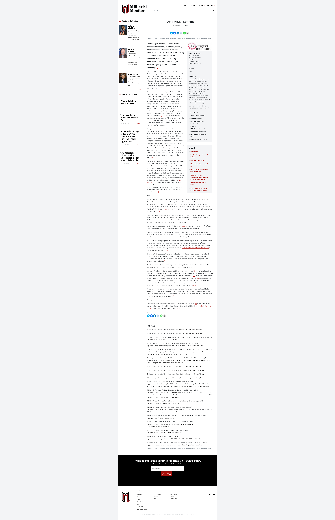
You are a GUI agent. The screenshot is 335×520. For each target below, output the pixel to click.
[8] (159, 211)
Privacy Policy (173, 498)
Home (185, 5)
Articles (201, 5)
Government (140, 497)
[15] (198, 278)
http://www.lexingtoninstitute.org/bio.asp (192, 370)
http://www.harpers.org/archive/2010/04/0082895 (162, 339)
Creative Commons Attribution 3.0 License (184, 514)
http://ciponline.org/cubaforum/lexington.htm (160, 418)
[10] (167, 250)
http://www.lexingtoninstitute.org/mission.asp (189, 330)
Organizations (140, 501)
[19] (178, 308)
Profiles (193, 5)
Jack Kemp (185, 226)
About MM (210, 5)
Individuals (140, 494)
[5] (153, 157)
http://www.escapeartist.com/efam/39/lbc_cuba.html (163, 403)
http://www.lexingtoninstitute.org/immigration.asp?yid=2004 (165, 433)
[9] (202, 228)
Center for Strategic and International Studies (195, 248)
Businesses (140, 506)
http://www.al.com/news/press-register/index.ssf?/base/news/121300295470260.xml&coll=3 (175, 346)
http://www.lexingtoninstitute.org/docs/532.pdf (161, 384)
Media (138, 504)
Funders (139, 499)
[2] (161, 88)
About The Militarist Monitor (175, 495)
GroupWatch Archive (142, 509)
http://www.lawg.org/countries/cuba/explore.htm (162, 409)
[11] (165, 261)
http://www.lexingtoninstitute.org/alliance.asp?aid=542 (163, 392)
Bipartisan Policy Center (197, 160)
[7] (156, 204)
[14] (194, 276)
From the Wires (157, 494)
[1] (157, 67)
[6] (159, 192)
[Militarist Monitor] (134, 8)
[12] (193, 267)
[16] (194, 285)
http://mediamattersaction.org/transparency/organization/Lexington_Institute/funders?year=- (175, 445)
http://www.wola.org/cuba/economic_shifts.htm (165, 412)
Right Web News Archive (158, 497)
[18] (196, 304)
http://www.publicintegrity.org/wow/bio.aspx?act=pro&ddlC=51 (190, 386)
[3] (161, 116)
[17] (174, 296)
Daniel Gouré (194, 151)
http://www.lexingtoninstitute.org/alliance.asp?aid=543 (163, 397)
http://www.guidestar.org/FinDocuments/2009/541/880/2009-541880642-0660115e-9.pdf (174, 439)
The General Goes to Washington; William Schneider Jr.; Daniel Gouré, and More (199, 177)
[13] (194, 271)
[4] (166, 125)
